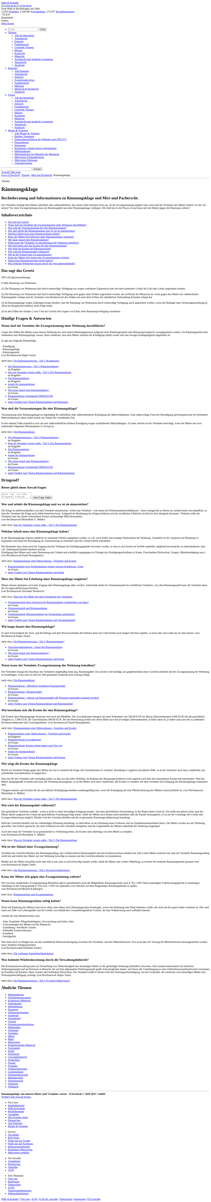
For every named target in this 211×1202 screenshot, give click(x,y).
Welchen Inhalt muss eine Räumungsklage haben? (34, 233)
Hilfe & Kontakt (9, 2)
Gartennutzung (15, 1071)
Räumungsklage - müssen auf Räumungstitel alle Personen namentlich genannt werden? (53, 697)
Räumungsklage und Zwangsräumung (33, 894)
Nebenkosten (15, 1003)
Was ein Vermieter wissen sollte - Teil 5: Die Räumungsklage (39, 372)
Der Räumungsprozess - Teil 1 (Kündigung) (36, 360)
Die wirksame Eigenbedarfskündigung (34, 953)
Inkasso (18, 50)
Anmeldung (14, 1161)
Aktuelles (13, 1167)
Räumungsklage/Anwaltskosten (24, 739)
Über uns (12, 1178)
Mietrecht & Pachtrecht (27, 89)
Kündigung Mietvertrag (20, 1149)
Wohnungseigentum (18, 1012)
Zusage (11, 1063)
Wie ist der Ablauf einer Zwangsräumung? (30, 254)
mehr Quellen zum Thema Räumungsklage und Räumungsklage (41, 473)
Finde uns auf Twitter (19, 1140)
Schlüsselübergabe (17, 1068)
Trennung (13, 1083)
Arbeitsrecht (21, 38)
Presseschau (14, 1120)
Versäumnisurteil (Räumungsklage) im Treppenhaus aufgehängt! (41, 614)
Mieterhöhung (15, 1006)
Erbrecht (19, 41)
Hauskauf (13, 1009)
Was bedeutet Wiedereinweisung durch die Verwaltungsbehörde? (41, 263)
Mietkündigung (22, 151)
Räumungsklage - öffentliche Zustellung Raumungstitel (36, 686)
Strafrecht (20, 65)
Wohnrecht (13, 1054)
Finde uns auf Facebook (20, 1143)
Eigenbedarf (14, 1018)
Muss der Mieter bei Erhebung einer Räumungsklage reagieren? (41, 236)
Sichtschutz (14, 1060)
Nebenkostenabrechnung (21, 1024)
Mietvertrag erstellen (18, 1152)
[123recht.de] (16, 5)
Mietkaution (14, 1027)
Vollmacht (13, 1086)
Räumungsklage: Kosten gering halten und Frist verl (35, 745)
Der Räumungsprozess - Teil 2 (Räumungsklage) (33, 366)
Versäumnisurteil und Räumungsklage (27, 608)
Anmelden (13, 1114)
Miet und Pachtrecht (41, 175)
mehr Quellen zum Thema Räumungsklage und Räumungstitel (40, 703)
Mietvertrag (14, 1042)
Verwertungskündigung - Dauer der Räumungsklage (35, 647)
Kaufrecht (20, 53)
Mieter (11, 1036)
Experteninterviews (25, 80)
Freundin (12, 1066)
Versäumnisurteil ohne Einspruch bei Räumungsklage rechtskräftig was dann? (48, 602)
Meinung (19, 86)
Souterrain (13, 1015)
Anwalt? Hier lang (11, 172)
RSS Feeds (13, 1137)
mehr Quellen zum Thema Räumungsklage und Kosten (36, 757)
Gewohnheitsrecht (17, 1057)
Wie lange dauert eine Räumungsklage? (28, 239)
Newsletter (13, 1134)
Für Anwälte (93, 1199)
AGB (11, 1170)
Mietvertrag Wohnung (26, 160)
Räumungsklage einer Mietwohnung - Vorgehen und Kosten (45, 561)
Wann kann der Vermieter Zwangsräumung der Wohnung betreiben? (43, 242)
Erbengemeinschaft (18, 1074)
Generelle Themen (24, 47)
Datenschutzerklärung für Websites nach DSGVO (40, 139)
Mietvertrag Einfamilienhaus (29, 157)
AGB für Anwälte (48, 1199)
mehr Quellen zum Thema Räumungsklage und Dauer (36, 659)
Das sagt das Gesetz (18, 222)
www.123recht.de (10, 175)
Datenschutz (14, 1184)
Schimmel (13, 1030)
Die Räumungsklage (18, 378)
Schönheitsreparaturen (19, 997)
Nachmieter (14, 1048)
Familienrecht (22, 44)
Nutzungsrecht (15, 1080)
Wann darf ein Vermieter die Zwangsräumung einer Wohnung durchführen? (47, 225)
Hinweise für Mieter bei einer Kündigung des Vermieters (43, 596)
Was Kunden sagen (18, 1117)
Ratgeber (13, 11)
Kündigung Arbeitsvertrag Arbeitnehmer (36, 148)
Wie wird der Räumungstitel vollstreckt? (29, 251)
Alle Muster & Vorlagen (27, 133)
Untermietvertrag (23, 163)
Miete (11, 1039)
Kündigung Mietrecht (19, 1000)
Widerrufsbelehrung (18, 1193)
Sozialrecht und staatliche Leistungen (34, 59)
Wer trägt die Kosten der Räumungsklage (29, 248)
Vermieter (13, 1033)
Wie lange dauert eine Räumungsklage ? (29, 390)
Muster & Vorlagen (18, 130)
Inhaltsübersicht (16, 1105)
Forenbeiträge (38, 11)
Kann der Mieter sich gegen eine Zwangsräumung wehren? (39, 257)
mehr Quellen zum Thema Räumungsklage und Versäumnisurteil (41, 620)
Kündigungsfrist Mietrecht (21, 1045)
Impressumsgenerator (19, 1146)
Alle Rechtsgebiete (24, 35)
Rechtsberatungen (65, 11)
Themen (12, 32)
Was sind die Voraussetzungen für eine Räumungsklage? (37, 228)
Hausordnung (22, 142)
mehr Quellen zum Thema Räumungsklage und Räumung (38, 402)
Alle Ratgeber (22, 71)
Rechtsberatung (16, 1111)
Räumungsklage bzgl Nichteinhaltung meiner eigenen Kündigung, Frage (45, 566)
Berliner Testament (24, 136)
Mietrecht (19, 56)
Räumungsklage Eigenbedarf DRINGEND (30, 396)
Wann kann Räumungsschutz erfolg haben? (30, 260)
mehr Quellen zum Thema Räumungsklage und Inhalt (36, 572)
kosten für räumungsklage (21, 384)
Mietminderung (16, 994)
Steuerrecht (20, 62)
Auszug (12, 1021)
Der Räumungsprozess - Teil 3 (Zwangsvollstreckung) (42, 870)
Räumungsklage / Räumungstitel (25, 691)
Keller (11, 1051)
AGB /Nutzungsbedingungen (19, 1189)
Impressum (20, 145)
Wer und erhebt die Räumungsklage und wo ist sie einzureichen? (41, 230)
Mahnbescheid (15, 1077)
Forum (11, 94)
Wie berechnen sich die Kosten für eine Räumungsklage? (37, 245)
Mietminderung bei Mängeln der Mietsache (37, 154)
